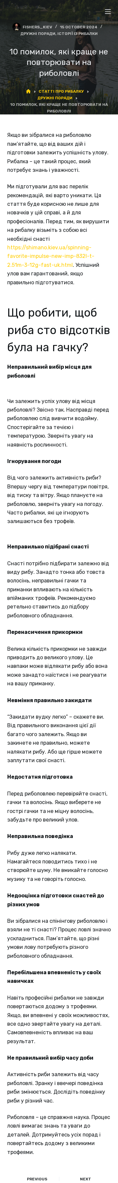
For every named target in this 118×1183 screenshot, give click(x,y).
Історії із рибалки (77, 33)
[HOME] (28, 91)
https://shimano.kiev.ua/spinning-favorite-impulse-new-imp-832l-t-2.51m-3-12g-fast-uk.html (50, 256)
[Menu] (108, 12)
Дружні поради (37, 33)
